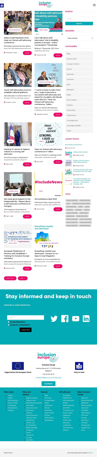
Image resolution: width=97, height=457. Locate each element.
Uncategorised (72, 120)
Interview (70, 79)
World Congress (84, 212)
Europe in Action (73, 64)
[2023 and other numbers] (68, 154)
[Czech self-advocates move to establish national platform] (18, 75)
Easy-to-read (43, 243)
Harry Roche (70, 209)
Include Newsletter (17, 322)
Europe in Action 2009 (72, 212)
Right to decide (31, 398)
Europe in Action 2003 (72, 222)
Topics (10, 395)
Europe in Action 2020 (85, 222)
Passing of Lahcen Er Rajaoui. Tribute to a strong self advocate (17, 151)
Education (30, 405)
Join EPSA (66, 408)
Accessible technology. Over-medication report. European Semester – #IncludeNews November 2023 (82, 181)
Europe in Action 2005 (72, 219)
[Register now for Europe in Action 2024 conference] (68, 163)
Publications (12, 408)
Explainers (48, 405)
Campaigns (12, 405)
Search (79, 23)
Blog (68, 54)
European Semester (85, 200)
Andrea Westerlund (71, 206)
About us (84, 398)
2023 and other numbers (80, 152)
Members (11, 191)
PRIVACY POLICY (8, 453)
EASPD (80, 206)
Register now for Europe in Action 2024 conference (81, 161)
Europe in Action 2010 (72, 200)
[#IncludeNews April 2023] (48, 184)
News (10, 30)
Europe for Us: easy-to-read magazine (68, 412)
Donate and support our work (85, 427)
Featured (47, 82)
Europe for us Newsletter (20, 325)
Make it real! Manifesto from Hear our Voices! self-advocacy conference (17, 40)
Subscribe (25, 330)
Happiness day (70, 215)
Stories (47, 408)
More (27, 53)
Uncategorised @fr (74, 125)
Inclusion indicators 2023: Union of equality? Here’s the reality (82, 170)
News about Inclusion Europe (85, 415)
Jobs (68, 84)
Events (41, 30)
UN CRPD (29, 440)
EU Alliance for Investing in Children (81, 203)
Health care (30, 423)
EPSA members (68, 405)
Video (69, 131)
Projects (70, 105)
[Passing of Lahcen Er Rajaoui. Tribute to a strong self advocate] (18, 135)
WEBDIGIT (90, 453)
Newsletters (49, 420)
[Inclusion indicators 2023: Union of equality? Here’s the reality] (68, 172)
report (68, 203)
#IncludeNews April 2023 (46, 199)
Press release (72, 100)
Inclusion (87, 209)
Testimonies (71, 115)
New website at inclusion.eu (73, 144)
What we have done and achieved (86, 407)
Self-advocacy (13, 400)
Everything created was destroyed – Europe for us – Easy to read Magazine (47, 253)
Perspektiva (79, 209)
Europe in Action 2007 (72, 225)
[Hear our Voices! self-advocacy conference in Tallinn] (48, 135)
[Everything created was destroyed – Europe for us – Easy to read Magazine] (48, 236)
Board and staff (87, 400)
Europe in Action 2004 (85, 219)
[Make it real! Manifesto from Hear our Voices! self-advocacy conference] (18, 23)
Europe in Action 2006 (82, 215)
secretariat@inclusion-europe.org (48, 378)
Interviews (48, 410)
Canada (87, 206)
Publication (16, 30)
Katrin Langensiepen (85, 225)
